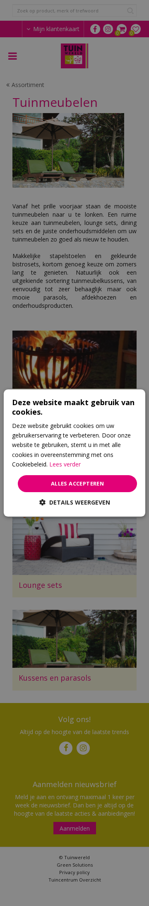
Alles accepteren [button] (77, 483)
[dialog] (74, 453)
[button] (74, 502)
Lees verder (65, 464)
